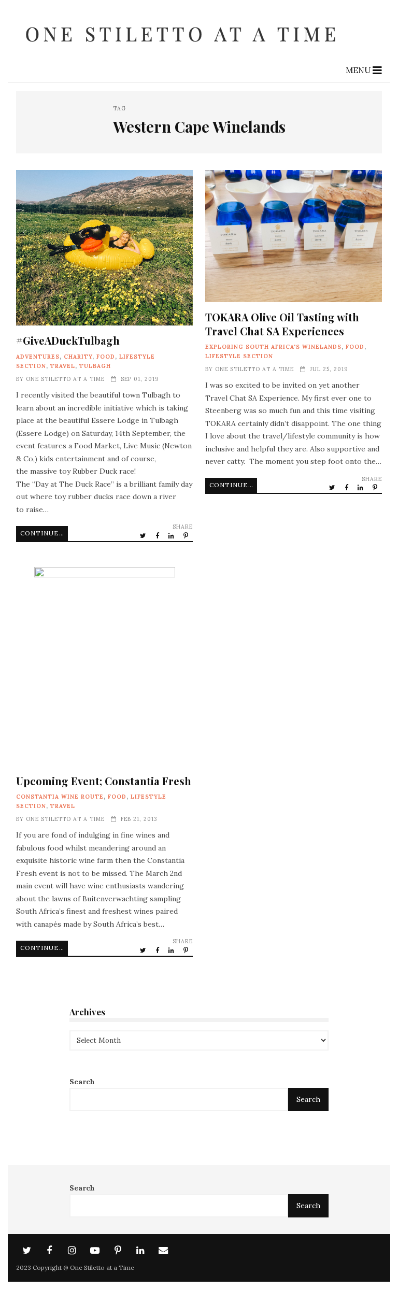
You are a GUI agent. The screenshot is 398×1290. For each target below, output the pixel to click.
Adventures (38, 356)
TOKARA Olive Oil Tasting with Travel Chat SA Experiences (293, 236)
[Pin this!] (186, 535)
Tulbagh (95, 366)
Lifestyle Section (239, 356)
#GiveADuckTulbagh (104, 248)
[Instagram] (72, 1250)
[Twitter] (26, 1250)
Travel (62, 366)
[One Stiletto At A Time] (184, 50)
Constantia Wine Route (60, 796)
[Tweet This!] (144, 535)
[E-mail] (163, 1250)
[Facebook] (49, 1250)
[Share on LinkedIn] (172, 535)
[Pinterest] (117, 1250)
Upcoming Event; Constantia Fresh (104, 666)
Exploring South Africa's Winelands (273, 346)
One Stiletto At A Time (65, 378)
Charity (78, 356)
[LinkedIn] (140, 1250)
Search (82, 1081)
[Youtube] (94, 1250)
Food (105, 356)
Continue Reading (44, 533)
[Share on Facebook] (158, 535)
